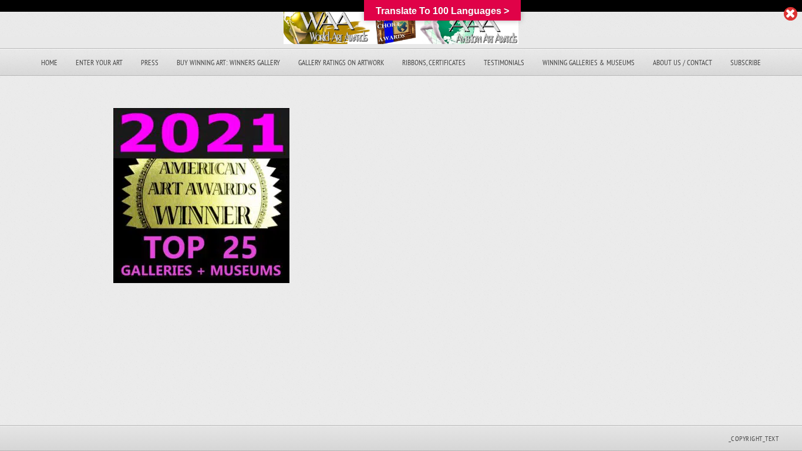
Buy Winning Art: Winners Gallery (228, 63)
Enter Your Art (99, 63)
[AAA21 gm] (201, 279)
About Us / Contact (682, 63)
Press (150, 63)
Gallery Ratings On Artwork (341, 63)
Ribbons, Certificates (434, 63)
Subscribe (745, 63)
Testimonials (504, 63)
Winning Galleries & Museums (588, 63)
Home (49, 63)
